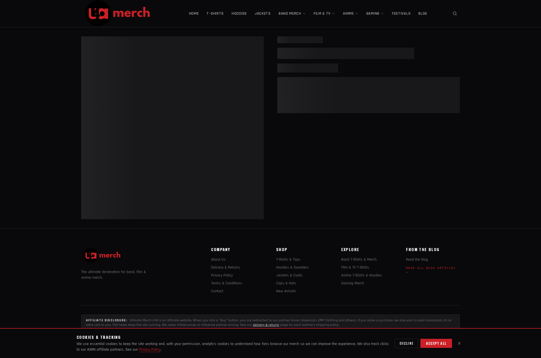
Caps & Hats (286, 283)
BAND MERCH (290, 13)
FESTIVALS (401, 13)
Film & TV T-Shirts (355, 267)
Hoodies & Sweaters (292, 267)
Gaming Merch (352, 283)
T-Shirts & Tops (288, 259)
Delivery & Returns (225, 267)
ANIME (348, 13)
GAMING (373, 13)
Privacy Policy (222, 275)
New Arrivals (286, 291)
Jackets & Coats (289, 275)
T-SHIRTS (215, 13)
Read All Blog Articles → (431, 270)
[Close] (459, 343)
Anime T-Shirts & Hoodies (361, 275)
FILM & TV (322, 13)
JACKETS (263, 13)
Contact (217, 291)
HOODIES (239, 13)
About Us (218, 259)
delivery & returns (266, 325)
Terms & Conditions (226, 283)
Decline (406, 343)
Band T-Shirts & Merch (359, 259)
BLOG (422, 13)
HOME (194, 13)
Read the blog (417, 259)
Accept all (436, 343)
